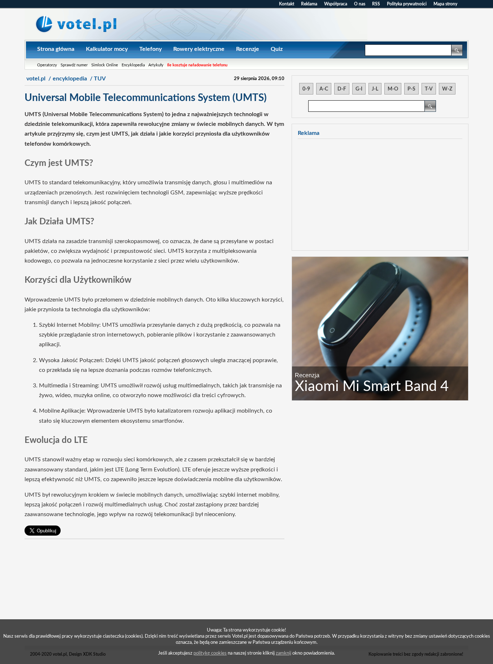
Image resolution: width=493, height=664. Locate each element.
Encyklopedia (133, 65)
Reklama (309, 4)
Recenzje (247, 49)
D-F (341, 89)
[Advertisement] (154, 595)
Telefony (150, 49)
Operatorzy (47, 65)
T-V (429, 89)
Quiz (277, 49)
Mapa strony (445, 4)
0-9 (306, 89)
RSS (376, 4)
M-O (393, 89)
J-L (375, 89)
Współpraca (335, 4)
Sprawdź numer (74, 65)
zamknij (283, 653)
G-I (358, 89)
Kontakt (286, 4)
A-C (323, 89)
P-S (411, 89)
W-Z (447, 89)
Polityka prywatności (407, 4)
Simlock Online (104, 65)
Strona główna (55, 49)
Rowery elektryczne (198, 49)
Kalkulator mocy (107, 49)
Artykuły (155, 65)
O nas (359, 4)
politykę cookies (210, 653)
